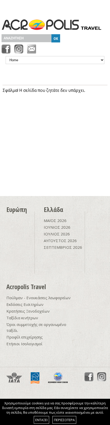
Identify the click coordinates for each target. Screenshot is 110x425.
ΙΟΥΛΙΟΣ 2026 (57, 233)
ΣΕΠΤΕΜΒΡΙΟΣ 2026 (63, 247)
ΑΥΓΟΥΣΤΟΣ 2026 (60, 240)
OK (55, 38)
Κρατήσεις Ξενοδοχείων (28, 311)
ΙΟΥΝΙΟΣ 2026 (57, 227)
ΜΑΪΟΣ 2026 (55, 220)
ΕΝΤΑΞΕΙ (41, 420)
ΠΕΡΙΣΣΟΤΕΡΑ (64, 420)
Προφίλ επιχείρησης (24, 337)
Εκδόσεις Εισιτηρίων (24, 304)
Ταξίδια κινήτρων (22, 317)
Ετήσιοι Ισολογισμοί (24, 343)
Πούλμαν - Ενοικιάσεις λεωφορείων (38, 297)
